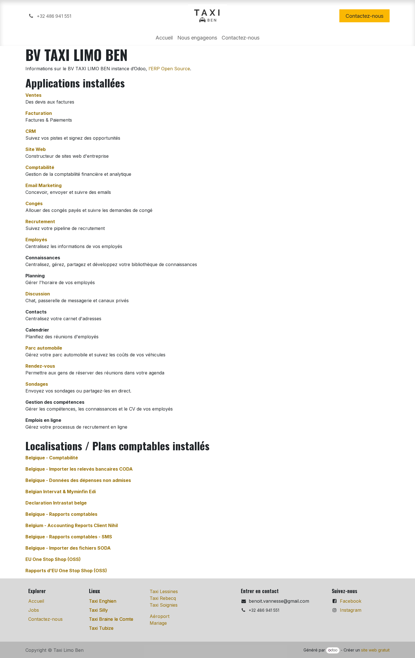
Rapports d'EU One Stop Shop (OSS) (66, 570)
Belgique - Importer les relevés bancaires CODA (79, 469)
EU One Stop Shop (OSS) (53, 559)
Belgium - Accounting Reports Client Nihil (71, 525)
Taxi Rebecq (163, 598)
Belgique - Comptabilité (51, 457)
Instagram (350, 610)
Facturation (38, 113)
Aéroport (159, 616)
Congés (34, 203)
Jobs (33, 610)
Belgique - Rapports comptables (61, 514)
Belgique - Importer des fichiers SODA (68, 548)
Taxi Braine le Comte (111, 619)
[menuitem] (164, 38)
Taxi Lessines (164, 591)
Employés (36, 239)
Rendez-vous (40, 366)
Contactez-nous (364, 16)
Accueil (36, 601)
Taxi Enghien (102, 601)
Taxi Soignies (164, 605)
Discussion (37, 294)
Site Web (35, 149)
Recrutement (40, 221)
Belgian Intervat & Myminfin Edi (60, 491)
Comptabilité (39, 167)
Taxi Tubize (101, 628)
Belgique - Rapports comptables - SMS (68, 536)
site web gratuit (375, 650)
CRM (30, 131)
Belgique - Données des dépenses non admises (78, 480)
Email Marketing (43, 185)
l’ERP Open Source (169, 68)
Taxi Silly (98, 610)
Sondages (36, 384)
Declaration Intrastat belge (56, 503)
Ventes (33, 95)
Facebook (350, 601)
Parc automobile (43, 348)
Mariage (158, 623)
